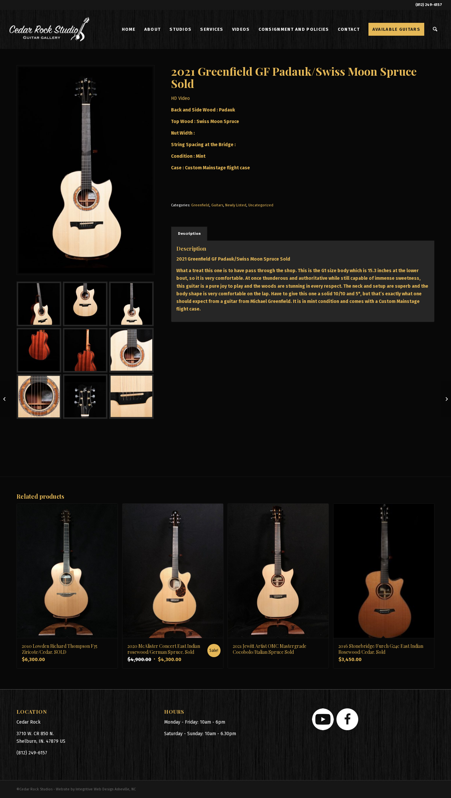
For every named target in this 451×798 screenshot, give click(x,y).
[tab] (189, 234)
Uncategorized (260, 205)
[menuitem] (129, 29)
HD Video (180, 98)
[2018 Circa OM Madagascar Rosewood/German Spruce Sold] (5, 399)
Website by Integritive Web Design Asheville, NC (96, 789)
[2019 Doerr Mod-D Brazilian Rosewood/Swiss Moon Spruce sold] (446, 399)
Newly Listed (235, 205)
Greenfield (200, 205)
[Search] (435, 29)
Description (189, 233)
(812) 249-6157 (428, 5)
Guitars (217, 205)
